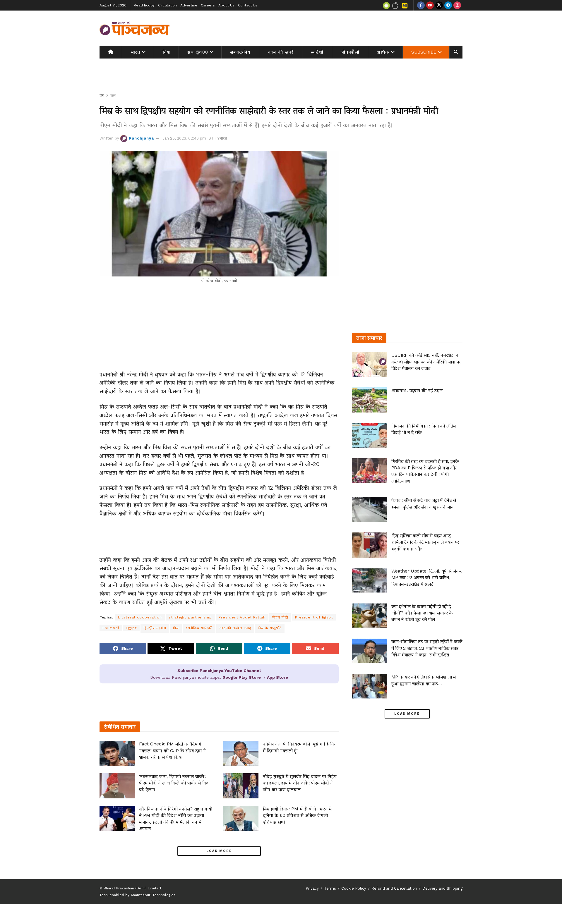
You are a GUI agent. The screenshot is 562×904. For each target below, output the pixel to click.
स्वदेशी (317, 52)
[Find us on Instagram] (457, 5)
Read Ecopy (144, 5)
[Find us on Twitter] (439, 5)
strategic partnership (190, 617)
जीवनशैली (350, 52)
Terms (330, 888)
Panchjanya (141, 138)
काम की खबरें (281, 52)
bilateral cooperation (140, 617)
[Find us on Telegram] (448, 5)
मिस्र (176, 628)
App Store (277, 677)
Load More (219, 851)
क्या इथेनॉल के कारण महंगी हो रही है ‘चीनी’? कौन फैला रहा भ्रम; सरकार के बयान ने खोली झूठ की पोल (422, 613)
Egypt (131, 628)
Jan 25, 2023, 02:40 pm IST (188, 138)
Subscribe (423, 52)
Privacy (312, 888)
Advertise (188, 5)
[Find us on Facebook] (421, 5)
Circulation (167, 5)
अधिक (383, 52)
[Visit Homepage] (135, 28)
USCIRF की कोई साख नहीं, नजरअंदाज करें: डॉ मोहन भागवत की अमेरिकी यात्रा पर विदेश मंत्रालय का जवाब (425, 361)
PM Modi (110, 628)
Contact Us (247, 5)
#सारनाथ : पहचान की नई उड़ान (417, 390)
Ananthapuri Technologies (153, 895)
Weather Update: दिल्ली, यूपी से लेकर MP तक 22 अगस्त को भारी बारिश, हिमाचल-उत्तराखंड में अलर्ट (426, 577)
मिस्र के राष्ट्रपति (270, 628)
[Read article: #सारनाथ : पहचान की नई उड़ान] (369, 400)
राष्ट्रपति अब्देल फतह (235, 628)
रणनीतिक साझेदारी (199, 628)
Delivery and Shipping (442, 888)
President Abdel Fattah (242, 617)
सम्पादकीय (240, 52)
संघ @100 (197, 52)
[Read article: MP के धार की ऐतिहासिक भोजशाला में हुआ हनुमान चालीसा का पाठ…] (369, 686)
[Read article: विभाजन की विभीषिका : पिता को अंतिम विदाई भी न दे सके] (369, 435)
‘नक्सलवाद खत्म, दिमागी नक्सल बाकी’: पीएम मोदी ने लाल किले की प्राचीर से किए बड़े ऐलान (174, 783)
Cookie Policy (353, 888)
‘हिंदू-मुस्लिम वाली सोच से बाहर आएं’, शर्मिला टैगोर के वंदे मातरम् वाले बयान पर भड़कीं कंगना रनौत (425, 542)
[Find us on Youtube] (430, 5)
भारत (135, 52)
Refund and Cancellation (394, 888)
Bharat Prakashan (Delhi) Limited (132, 888)
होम (102, 95)
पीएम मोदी (280, 617)
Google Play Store (241, 677)
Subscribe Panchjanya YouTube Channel (219, 670)
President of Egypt (314, 617)
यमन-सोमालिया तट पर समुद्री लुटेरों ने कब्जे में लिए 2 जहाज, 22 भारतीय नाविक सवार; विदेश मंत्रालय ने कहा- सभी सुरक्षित (426, 648)
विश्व (166, 52)
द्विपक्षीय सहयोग (154, 628)
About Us (226, 5)
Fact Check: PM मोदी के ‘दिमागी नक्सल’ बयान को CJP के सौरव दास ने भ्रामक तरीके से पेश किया (172, 750)
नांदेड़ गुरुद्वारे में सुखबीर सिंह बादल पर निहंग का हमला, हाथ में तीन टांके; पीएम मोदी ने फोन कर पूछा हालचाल (300, 783)
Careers (208, 5)
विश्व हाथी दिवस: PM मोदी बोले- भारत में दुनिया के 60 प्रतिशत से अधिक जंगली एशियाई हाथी (297, 815)
